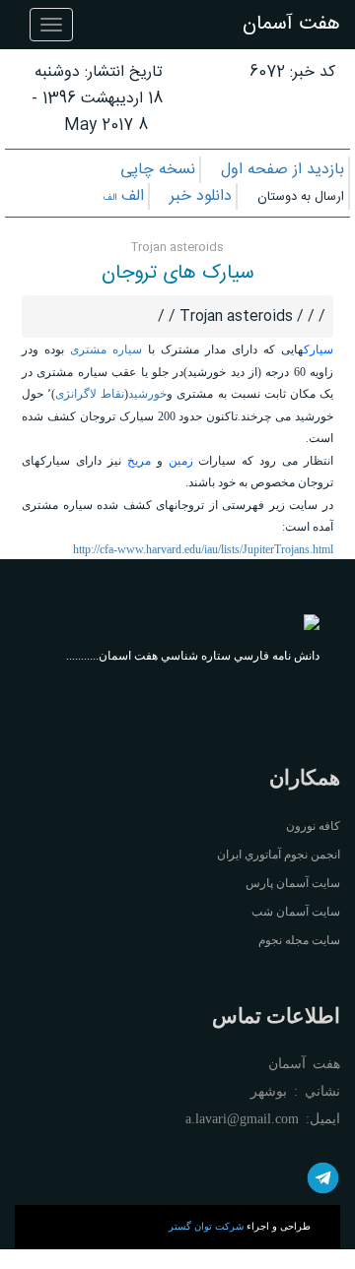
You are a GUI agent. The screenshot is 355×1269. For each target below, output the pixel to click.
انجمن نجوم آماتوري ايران (278, 854)
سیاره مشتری (106, 349)
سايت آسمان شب (295, 912)
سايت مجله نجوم (299, 940)
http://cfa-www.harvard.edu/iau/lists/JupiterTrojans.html (203, 549)
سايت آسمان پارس (293, 883)
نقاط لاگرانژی (89, 394)
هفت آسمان (291, 24)
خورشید (147, 394)
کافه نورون (313, 826)
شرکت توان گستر (206, 1226)
